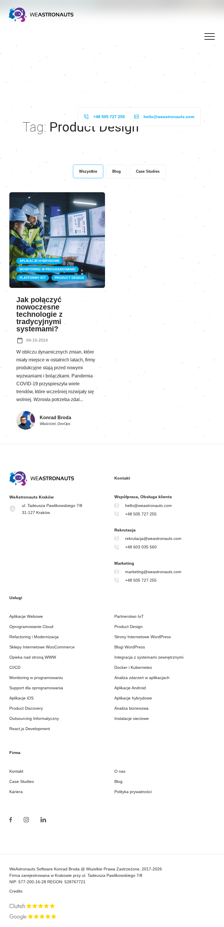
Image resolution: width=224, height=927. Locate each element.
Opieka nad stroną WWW (32, 657)
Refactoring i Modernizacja (34, 636)
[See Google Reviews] (32, 917)
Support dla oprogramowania (36, 687)
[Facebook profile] (11, 819)
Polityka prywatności (133, 791)
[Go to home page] (59, 478)
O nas (119, 771)
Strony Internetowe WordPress (142, 636)
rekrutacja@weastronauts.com (153, 538)
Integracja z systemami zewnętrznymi (148, 657)
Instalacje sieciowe (131, 718)
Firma (14, 752)
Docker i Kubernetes (133, 667)
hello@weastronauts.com (169, 116)
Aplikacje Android (130, 687)
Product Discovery (26, 708)
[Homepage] (41, 14)
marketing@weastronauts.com (153, 571)
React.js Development (29, 728)
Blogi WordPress (129, 647)
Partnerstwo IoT (129, 616)
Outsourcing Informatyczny (34, 718)
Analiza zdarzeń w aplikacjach (141, 677)
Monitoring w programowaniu (36, 677)
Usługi (15, 597)
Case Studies (21, 781)
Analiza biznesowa (131, 708)
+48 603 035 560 (141, 547)
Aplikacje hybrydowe (133, 698)
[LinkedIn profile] (43, 819)
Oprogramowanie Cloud (31, 626)
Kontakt (16, 771)
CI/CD (14, 667)
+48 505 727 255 (109, 116)
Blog (118, 781)
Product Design (128, 626)
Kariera (16, 791)
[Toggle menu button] (208, 36)
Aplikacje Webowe (26, 616)
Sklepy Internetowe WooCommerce (42, 647)
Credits (15, 891)
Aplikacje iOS (21, 698)
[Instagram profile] (26, 819)
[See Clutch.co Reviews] (32, 906)
